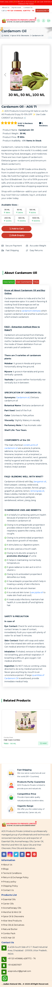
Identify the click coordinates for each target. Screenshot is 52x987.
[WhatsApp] (4, 978)
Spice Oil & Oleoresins (20, 35)
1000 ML (36, 219)
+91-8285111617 (15, 965)
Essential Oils (9, 899)
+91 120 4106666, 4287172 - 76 (20, 11)
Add (45, 743)
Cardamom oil (23, 397)
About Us (5, 7)
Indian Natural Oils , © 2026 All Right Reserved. (26, 984)
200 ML (7, 219)
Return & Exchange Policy (16, 877)
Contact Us (28, 7)
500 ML (22, 219)
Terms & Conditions (12, 873)
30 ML (7, 211)
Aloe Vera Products (12, 921)
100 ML (32, 211)
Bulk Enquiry (18, 235)
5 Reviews (43, 124)
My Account (16, 7)
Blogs (5, 869)
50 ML (19, 211)
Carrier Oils (8, 904)
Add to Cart (17, 229)
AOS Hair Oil (9, 938)
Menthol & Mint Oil (12, 912)
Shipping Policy (10, 886)
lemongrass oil (37, 491)
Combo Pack (9, 933)
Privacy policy (9, 882)
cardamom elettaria (31, 311)
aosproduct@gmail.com (19, 971)
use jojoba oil (36, 592)
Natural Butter (10, 929)
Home (6, 35)
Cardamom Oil (37, 35)
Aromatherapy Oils (12, 908)
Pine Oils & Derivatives (13, 925)
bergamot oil (40, 481)
